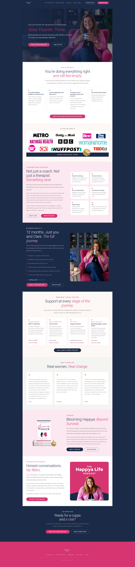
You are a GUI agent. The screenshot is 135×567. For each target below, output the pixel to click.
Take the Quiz (103, 2)
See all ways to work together (67, 350)
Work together (60, 2)
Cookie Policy (79, 554)
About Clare (77, 2)
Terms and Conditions (60, 554)
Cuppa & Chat (90, 2)
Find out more (56, 284)
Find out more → (33, 342)
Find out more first (80, 531)
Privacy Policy (50, 554)
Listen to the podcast (37, 499)
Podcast (68, 2)
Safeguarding (71, 554)
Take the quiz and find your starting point (67, 116)
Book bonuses (91, 449)
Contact (86, 554)
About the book (74, 449)
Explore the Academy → (77, 342)
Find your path (49, 2)
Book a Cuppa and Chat (39, 44)
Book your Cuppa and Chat (58, 531)
